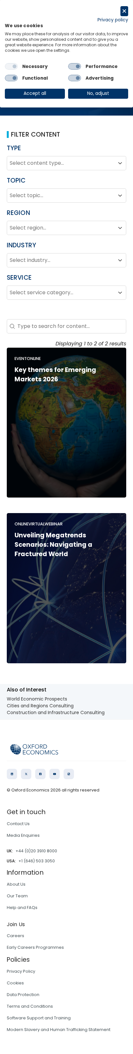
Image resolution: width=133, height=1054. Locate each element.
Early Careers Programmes (35, 947)
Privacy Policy (21, 971)
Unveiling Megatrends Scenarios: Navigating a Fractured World (53, 544)
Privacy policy (112, 20)
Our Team (17, 896)
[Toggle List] (120, 163)
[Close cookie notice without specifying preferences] (124, 11)
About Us (16, 884)
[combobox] (61, 163)
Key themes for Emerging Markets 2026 (55, 374)
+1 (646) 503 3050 (36, 861)
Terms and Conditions (30, 1006)
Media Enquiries (23, 835)
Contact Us (18, 823)
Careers (15, 935)
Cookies (15, 983)
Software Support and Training (39, 1018)
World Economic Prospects (37, 699)
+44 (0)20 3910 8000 (36, 851)
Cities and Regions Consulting (40, 705)
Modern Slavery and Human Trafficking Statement (58, 1029)
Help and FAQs (22, 907)
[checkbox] (11, 66)
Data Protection (23, 994)
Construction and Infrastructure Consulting (56, 712)
